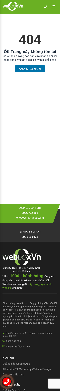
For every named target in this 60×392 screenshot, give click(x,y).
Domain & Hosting (13, 374)
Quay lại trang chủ (30, 68)
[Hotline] (45, 6)
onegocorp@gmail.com (30, 217)
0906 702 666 (30, 212)
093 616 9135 (30, 236)
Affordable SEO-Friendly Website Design (26, 369)
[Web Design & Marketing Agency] (12, 9)
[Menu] (54, 7)
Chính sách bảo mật (14, 390)
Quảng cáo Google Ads (16, 363)
